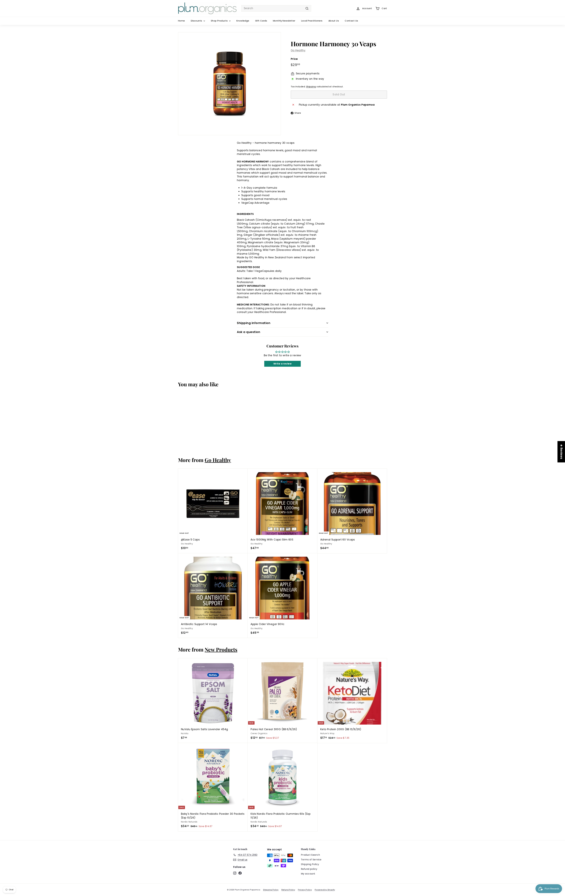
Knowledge (242, 20)
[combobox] (276, 8)
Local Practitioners (312, 20)
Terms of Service (311, 859)
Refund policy (309, 869)
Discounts (197, 20)
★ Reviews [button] (561, 451)
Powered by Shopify (325, 889)
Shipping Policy (310, 864)
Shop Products (219, 20)
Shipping (311, 86)
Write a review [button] (282, 363)
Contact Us (351, 20)
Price (294, 59)
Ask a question (248, 332)
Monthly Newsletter (284, 20)
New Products (221, 649)
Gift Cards (261, 20)
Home (181, 20)
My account (308, 873)
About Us (333, 20)
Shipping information (253, 323)
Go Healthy (298, 50)
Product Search (310, 855)
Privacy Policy (305, 889)
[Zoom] (229, 83)
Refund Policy (288, 889)
